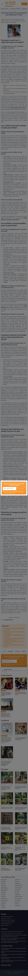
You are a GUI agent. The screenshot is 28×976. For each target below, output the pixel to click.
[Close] (24, 483)
